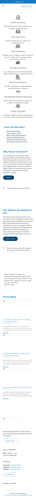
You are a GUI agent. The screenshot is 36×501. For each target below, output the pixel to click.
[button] (34, 7)
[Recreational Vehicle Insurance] (18, 91)
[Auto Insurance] (18, 31)
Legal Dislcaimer (8, 495)
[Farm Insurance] (18, 46)
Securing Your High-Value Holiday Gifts (17, 387)
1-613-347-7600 (15, 465)
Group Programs (18, 111)
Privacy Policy (16, 495)
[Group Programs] (18, 106)
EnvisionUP (29, 495)
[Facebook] (14, 498)
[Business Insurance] (18, 77)
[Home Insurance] (18, 17)
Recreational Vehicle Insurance (18, 97)
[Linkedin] (19, 498)
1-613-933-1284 (15, 467)
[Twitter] (16, 498)
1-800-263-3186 (14, 469)
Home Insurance (18, 22)
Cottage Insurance (18, 68)
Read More (6, 333)
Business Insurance (18, 82)
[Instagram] (22, 498)
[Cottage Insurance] (18, 62)
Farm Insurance (18, 51)
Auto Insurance (18, 37)
